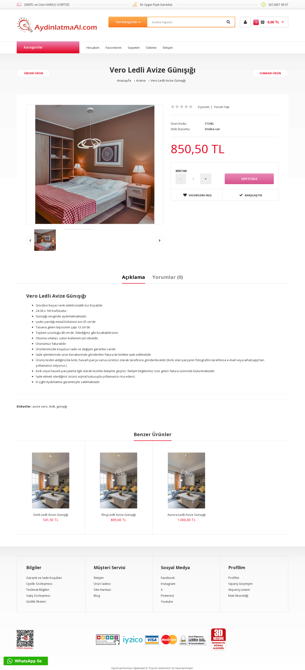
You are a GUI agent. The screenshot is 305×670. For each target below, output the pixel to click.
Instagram (168, 583)
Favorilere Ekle (200, 195)
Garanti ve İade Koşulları (44, 578)
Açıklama (133, 277)
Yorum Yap (221, 107)
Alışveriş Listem (239, 589)
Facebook (168, 578)
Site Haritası (102, 589)
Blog (97, 595)
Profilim (233, 578)
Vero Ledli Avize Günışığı (168, 80)
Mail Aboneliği (238, 595)
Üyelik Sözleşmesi (39, 583)
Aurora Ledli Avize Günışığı (187, 514)
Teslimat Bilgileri (37, 589)
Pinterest (167, 595)
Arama (141, 80)
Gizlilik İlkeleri (36, 601)
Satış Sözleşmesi (38, 595)
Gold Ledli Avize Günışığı (50, 514)
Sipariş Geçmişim (240, 583)
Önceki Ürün (33, 73)
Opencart (139, 668)
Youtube (167, 601)
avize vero (40, 406)
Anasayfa (124, 80)
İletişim (99, 578)
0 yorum (203, 107)
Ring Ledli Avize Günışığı (119, 514)
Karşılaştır (253, 195)
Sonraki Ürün (270, 73)
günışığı (61, 406)
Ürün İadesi (102, 583)
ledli (52, 406)
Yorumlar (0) (167, 277)
